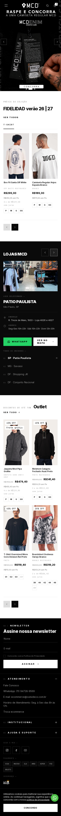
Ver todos (11, 117)
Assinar (28, 664)
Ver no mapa (42, 341)
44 (50, 583)
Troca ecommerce (13, 711)
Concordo (30, 808)
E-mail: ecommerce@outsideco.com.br (24, 696)
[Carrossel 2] (30, 45)
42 (45, 583)
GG (21, 211)
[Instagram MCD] (7, 750)
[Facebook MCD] (16, 750)
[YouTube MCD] (25, 750)
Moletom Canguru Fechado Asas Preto (42, 470)
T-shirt (8, 124)
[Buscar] (47, 5)
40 (39, 583)
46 (55, 583)
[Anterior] (4, 42)
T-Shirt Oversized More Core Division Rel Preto (16, 555)
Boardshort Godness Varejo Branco (42, 555)
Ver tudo (10, 412)
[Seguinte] (57, 42)
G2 (11, 577)
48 (34, 588)
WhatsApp (19, 342)
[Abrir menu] (6, 5)
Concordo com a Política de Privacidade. (26, 656)
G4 (21, 577)
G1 (6, 577)
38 (34, 583)
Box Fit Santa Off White (15, 182)
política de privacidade (38, 799)
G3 (16, 577)
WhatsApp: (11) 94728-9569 (19, 691)
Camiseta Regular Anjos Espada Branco (44, 183)
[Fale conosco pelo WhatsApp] (54, 798)
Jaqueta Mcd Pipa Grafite (13, 470)
